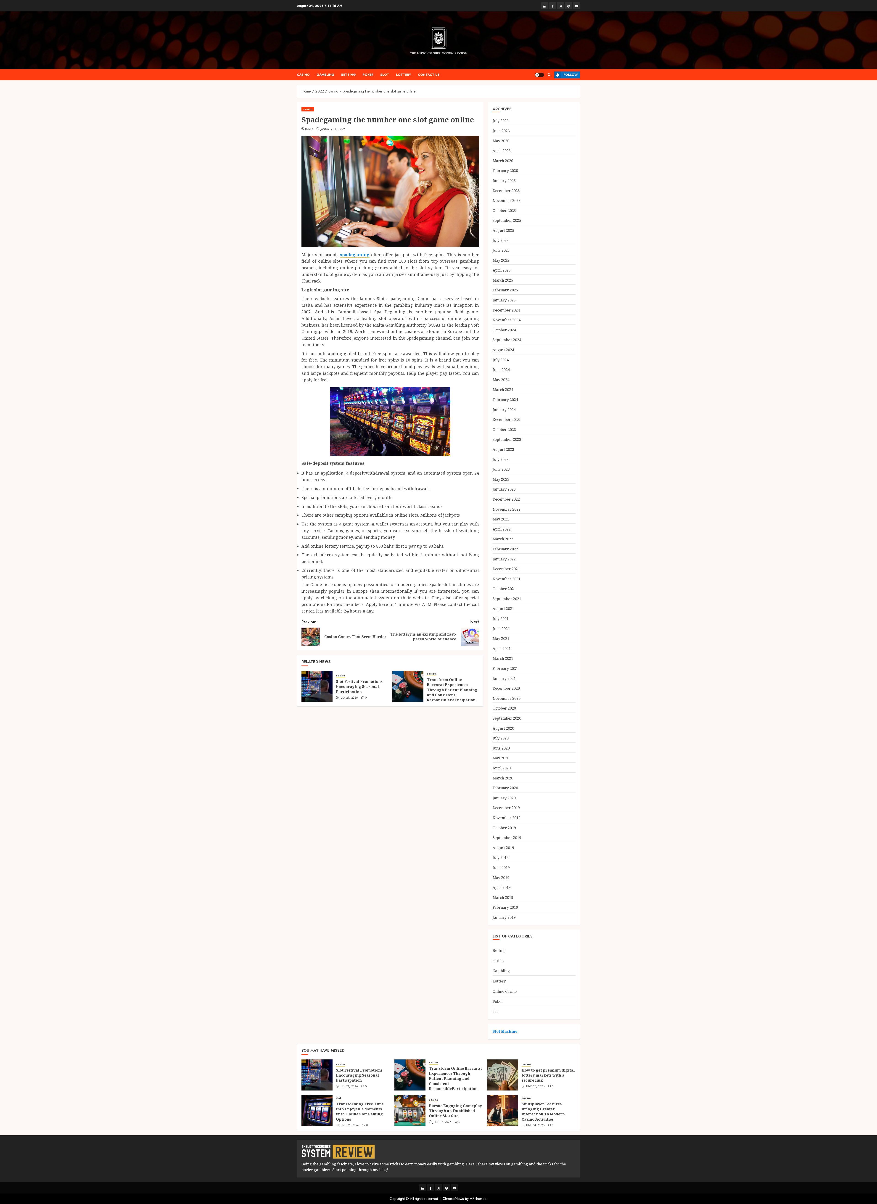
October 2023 (504, 429)
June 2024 (501, 369)
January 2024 (504, 409)
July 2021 (501, 618)
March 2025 (503, 280)
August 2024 (503, 349)
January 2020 (504, 797)
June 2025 (501, 250)
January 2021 (504, 678)
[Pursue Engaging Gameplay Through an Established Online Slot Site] (409, 1110)
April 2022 (502, 529)
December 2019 (506, 807)
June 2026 (501, 130)
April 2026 (502, 150)
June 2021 (501, 628)
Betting (348, 74)
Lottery (403, 74)
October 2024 (504, 330)
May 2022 (501, 519)
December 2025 (506, 190)
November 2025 (506, 200)
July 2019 (501, 857)
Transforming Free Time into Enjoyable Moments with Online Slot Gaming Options (360, 1111)
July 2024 (501, 359)
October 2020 (504, 708)
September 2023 (507, 439)
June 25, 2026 (535, 1086)
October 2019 (504, 827)
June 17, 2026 (442, 1122)
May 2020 (501, 757)
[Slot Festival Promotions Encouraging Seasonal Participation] (317, 686)
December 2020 (506, 688)
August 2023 (503, 449)
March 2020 (503, 778)
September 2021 (507, 598)
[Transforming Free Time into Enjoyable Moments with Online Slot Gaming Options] (317, 1110)
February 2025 (505, 290)
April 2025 (502, 270)
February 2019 (505, 907)
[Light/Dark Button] (539, 75)
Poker (368, 74)
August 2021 (503, 608)
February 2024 (505, 399)
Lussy (309, 129)
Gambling (325, 74)
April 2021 (502, 648)
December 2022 (506, 499)
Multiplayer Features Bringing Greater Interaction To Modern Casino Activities (543, 1111)
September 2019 (507, 837)
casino (303, 74)
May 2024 (501, 379)
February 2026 (505, 170)
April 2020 (502, 768)
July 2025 (501, 240)
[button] (549, 74)
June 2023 (501, 469)
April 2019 (502, 887)
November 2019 (506, 817)
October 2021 (504, 588)
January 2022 (504, 559)
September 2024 (507, 339)
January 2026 (504, 180)
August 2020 (503, 728)
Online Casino (505, 991)
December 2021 (506, 568)
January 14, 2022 (332, 129)
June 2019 (501, 867)
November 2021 (506, 578)
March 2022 (503, 538)
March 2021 (503, 658)
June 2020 (501, 748)
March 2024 (503, 389)
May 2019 (501, 877)
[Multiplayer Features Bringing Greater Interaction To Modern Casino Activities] (502, 1110)
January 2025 (504, 300)
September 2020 (507, 718)
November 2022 (506, 509)
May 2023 (501, 479)
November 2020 (506, 698)
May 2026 (501, 140)
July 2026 (501, 120)
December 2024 (506, 310)
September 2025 (507, 220)
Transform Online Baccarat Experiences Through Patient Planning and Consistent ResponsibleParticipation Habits (452, 692)
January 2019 (504, 917)
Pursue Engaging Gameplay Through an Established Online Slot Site (455, 1111)
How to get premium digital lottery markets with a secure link (548, 1075)
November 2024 (506, 319)
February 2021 (505, 668)
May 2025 (501, 260)
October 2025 (504, 210)
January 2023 (504, 489)
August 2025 (503, 230)
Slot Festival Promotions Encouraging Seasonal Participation (359, 686)
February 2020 (505, 787)
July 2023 (501, 459)
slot (384, 74)
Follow (570, 74)
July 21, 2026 (349, 698)
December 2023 (506, 419)
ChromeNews (453, 1198)
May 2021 (501, 638)
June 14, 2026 (535, 1125)
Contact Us (429, 74)
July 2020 (501, 738)
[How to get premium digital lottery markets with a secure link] (502, 1074)
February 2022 (505, 549)
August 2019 (503, 847)
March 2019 (503, 897)
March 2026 (503, 160)
